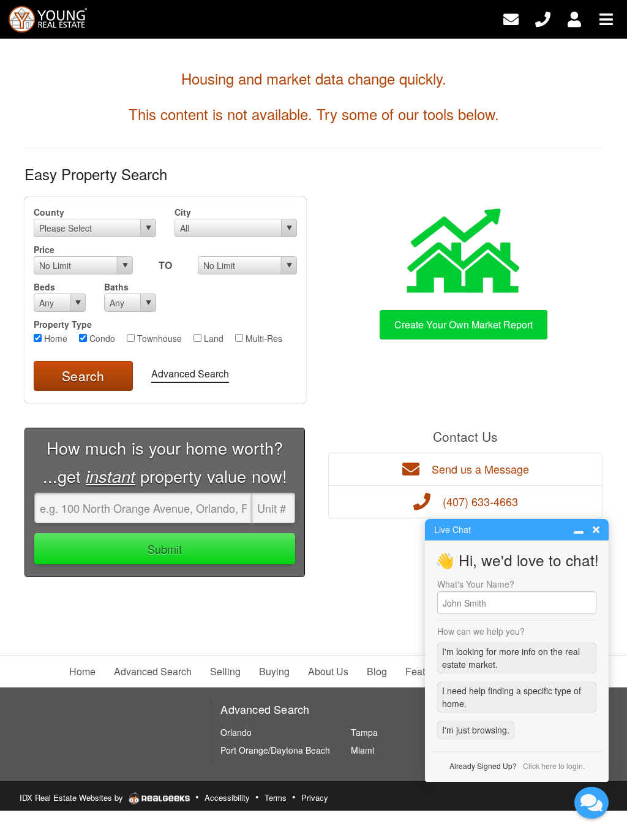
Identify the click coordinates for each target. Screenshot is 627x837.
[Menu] (606, 18)
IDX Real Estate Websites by (73, 797)
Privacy (314, 797)
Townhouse (158, 338)
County (49, 212)
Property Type (63, 324)
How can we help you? (481, 631)
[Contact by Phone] (542, 18)
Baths (116, 287)
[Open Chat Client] (591, 803)
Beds (44, 287)
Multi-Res (262, 338)
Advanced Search (190, 373)
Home (54, 338)
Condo (101, 338)
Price (44, 249)
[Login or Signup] (574, 18)
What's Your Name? (475, 584)
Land (212, 338)
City (183, 212)
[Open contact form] (511, 18)
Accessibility (227, 797)
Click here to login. (554, 765)
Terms (276, 797)
